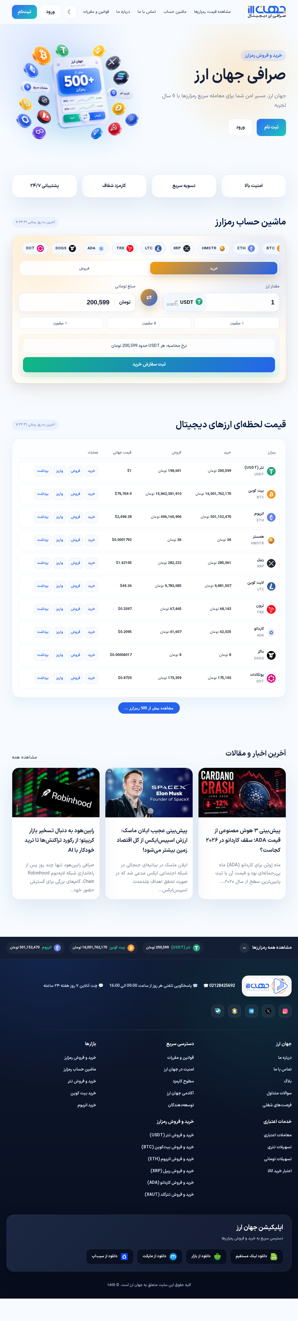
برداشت (43, 471)
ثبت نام (271, 127)
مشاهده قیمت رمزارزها (212, 12)
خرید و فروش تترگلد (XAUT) (169, 1195)
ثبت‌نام (24, 11)
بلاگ (288, 1081)
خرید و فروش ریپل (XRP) (172, 1171)
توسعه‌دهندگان (181, 1105)
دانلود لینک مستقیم (251, 1256)
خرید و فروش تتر (82, 1081)
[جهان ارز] (267, 12)
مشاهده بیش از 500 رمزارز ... (149, 708)
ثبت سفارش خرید (149, 364)
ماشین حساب (175, 12)
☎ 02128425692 (219, 986)
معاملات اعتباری (278, 1135)
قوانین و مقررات (96, 12)
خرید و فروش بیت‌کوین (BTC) (167, 1147)
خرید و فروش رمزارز (80, 1058)
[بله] (217, 1011)
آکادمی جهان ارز (180, 1093)
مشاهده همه (24, 757)
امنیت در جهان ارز (179, 1069)
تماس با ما (147, 12)
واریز (59, 471)
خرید (214, 268)
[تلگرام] (251, 1011)
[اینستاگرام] (285, 1011)
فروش (84, 268)
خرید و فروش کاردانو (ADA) (170, 1183)
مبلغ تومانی (125, 286)
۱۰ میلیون (61, 323)
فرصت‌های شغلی (277, 1105)
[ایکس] (268, 1011)
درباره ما (123, 12)
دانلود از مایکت (154, 1256)
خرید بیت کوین (83, 1093)
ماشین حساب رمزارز (79, 1069)
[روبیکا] (234, 1011)
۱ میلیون (237, 323)
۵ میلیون (149, 323)
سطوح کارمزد (183, 1081)
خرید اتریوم (86, 1105)
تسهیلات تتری (279, 1147)
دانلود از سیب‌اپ (105, 1256)
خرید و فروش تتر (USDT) (172, 1135)
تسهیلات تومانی (278, 1159)
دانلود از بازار (201, 1256)
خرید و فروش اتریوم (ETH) (171, 1159)
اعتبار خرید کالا (280, 1171)
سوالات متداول (279, 1093)
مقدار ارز (272, 286)
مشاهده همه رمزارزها (267, 947)
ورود (50, 11)
